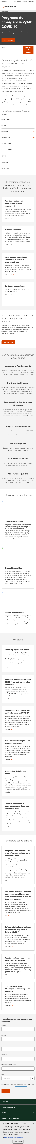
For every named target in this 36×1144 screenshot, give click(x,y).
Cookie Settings (18, 1141)
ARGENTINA (5, 11)
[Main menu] (30, 6)
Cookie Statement (8, 1137)
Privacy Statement (18, 1137)
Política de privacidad (21, 1086)
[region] (18, 1132)
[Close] (33, 1123)
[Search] (33, 6)
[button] (18, 1101)
